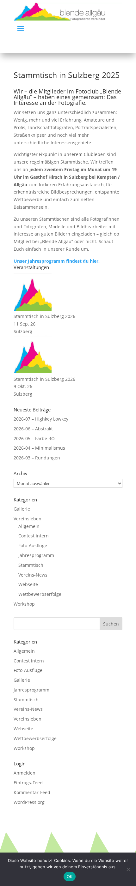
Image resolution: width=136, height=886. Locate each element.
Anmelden (24, 773)
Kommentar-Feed (32, 792)
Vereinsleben (27, 519)
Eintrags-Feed (28, 783)
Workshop (24, 604)
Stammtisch (30, 565)
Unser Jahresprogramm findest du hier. (57, 261)
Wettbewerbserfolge (39, 594)
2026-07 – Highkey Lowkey (41, 419)
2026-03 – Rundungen (37, 458)
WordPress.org (29, 802)
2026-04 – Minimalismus (39, 448)
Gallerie (22, 509)
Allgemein (29, 526)
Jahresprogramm (36, 555)
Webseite (28, 584)
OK (70, 876)
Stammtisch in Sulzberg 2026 (44, 316)
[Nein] (128, 869)
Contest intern (33, 536)
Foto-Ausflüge (32, 545)
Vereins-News (32, 575)
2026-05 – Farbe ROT (35, 438)
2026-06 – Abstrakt (33, 429)
